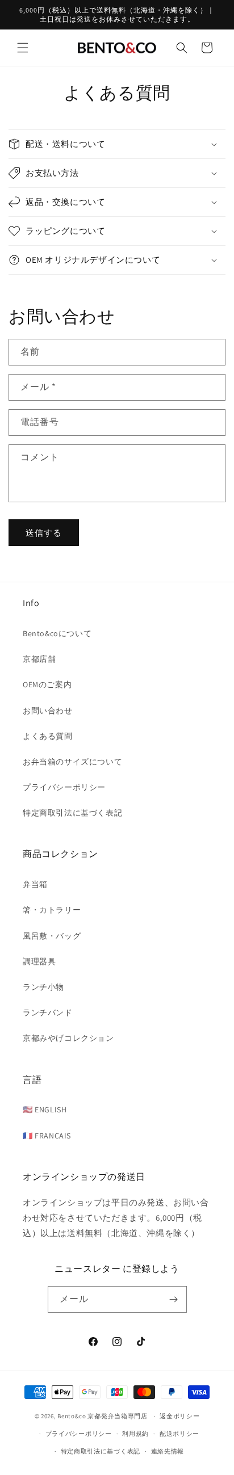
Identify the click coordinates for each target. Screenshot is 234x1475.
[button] (22, 47)
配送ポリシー (179, 1434)
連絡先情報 (168, 1451)
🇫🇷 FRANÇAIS (47, 1136)
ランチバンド (48, 1012)
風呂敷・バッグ (52, 936)
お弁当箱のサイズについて (72, 762)
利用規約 (135, 1434)
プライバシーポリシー (64, 787)
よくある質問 (48, 736)
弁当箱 (35, 884)
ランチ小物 (43, 987)
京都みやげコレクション (68, 1038)
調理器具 (39, 961)
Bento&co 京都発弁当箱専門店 (102, 1416)
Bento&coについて (57, 633)
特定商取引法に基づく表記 (72, 813)
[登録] (173, 1299)
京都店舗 (39, 659)
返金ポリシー (179, 1416)
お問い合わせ (48, 710)
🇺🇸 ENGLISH (44, 1109)
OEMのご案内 (47, 684)
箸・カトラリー (52, 910)
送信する (44, 532)
